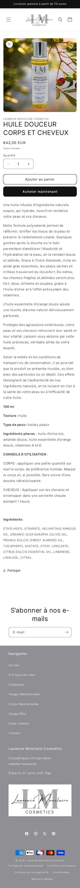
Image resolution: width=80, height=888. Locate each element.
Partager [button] (14, 570)
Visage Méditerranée (24, 694)
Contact (14, 733)
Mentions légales (42, 878)
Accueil (14, 665)
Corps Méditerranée (24, 704)
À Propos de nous (22, 675)
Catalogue (16, 684)
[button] (8, 19)
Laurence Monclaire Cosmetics (46, 860)
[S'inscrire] (66, 632)
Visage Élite (17, 713)
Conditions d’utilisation (61, 865)
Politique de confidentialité (32, 872)
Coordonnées (61, 872)
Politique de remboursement (25, 865)
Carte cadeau (19, 723)
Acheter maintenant (40, 192)
